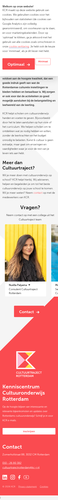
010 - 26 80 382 (11, 462)
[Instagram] (12, 477)
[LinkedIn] (4, 477)
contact (38, 192)
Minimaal (43, 61)
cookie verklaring (19, 46)
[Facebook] (19, 477)
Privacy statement (27, 486)
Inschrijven (29, 431)
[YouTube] (26, 477)
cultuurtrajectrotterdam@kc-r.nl (20, 467)
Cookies (44, 486)
